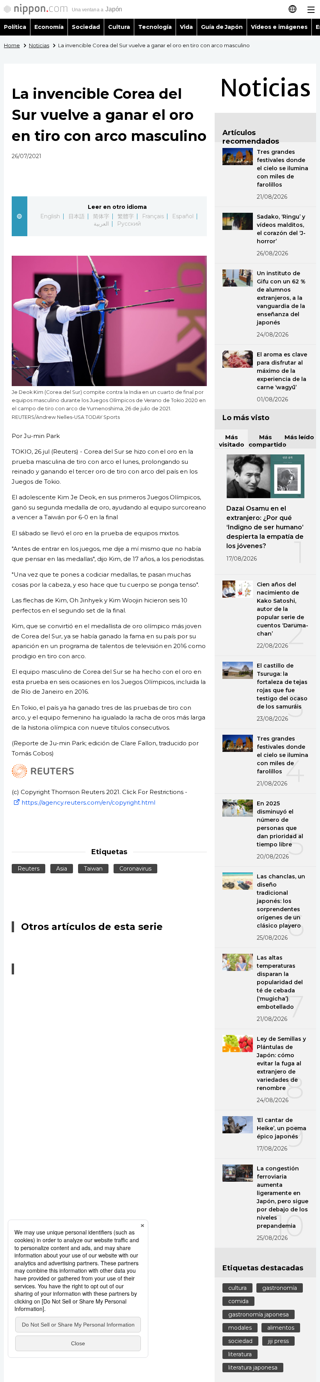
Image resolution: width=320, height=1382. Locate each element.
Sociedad (86, 26)
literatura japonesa (252, 1367)
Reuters (28, 868)
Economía (49, 26)
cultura (237, 1287)
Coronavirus (135, 868)
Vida (186, 26)
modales (240, 1327)
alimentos (280, 1327)
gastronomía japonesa (258, 1314)
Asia (61, 868)
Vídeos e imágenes (279, 26)
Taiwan (93, 868)
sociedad (240, 1341)
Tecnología (155, 26)
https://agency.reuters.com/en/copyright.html (88, 802)
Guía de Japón (222, 26)
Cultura (119, 26)
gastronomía (279, 1287)
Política (15, 26)
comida (238, 1301)
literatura (240, 1354)
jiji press (278, 1341)
